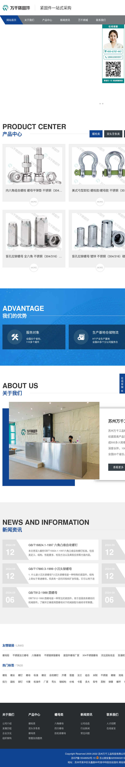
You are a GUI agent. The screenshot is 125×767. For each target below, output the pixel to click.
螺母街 (5, 655)
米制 (95, 675)
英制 (103, 681)
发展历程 (7, 728)
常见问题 (85, 733)
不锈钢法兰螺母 (20, 655)
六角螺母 (36, 655)
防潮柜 (121, 655)
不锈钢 (104, 675)
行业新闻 (85, 728)
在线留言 (111, 728)
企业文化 (7, 733)
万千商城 (83, 20)
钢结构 (62, 681)
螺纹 (44, 675)
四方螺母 (59, 728)
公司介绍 (7, 723)
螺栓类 (96, 134)
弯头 (54, 681)
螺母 (28, 675)
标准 (36, 675)
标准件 (37, 681)
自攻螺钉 (53, 675)
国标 (12, 681)
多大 (87, 681)
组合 (87, 675)
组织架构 (7, 738)
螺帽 (113, 675)
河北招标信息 (108, 655)
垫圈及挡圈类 (35, 738)
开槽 (64, 675)
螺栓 (4, 675)
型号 (95, 681)
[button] (97, 103)
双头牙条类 (113, 134)
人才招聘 (111, 723)
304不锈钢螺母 (90, 655)
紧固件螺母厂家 (71, 655)
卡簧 (28, 681)
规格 (121, 675)
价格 (71, 681)
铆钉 (20, 681)
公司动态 (85, 723)
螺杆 (118, 681)
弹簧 (111, 681)
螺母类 (31, 733)
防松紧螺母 (60, 733)
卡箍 (79, 681)
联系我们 (101, 20)
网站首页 (11, 20)
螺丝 (12, 675)
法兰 (79, 675)
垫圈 (71, 675)
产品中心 (47, 20)
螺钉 (20, 675)
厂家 (46, 681)
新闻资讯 (65, 20)
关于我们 (29, 20)
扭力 (4, 681)
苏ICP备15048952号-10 (83, 758)
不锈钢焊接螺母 (52, 655)
